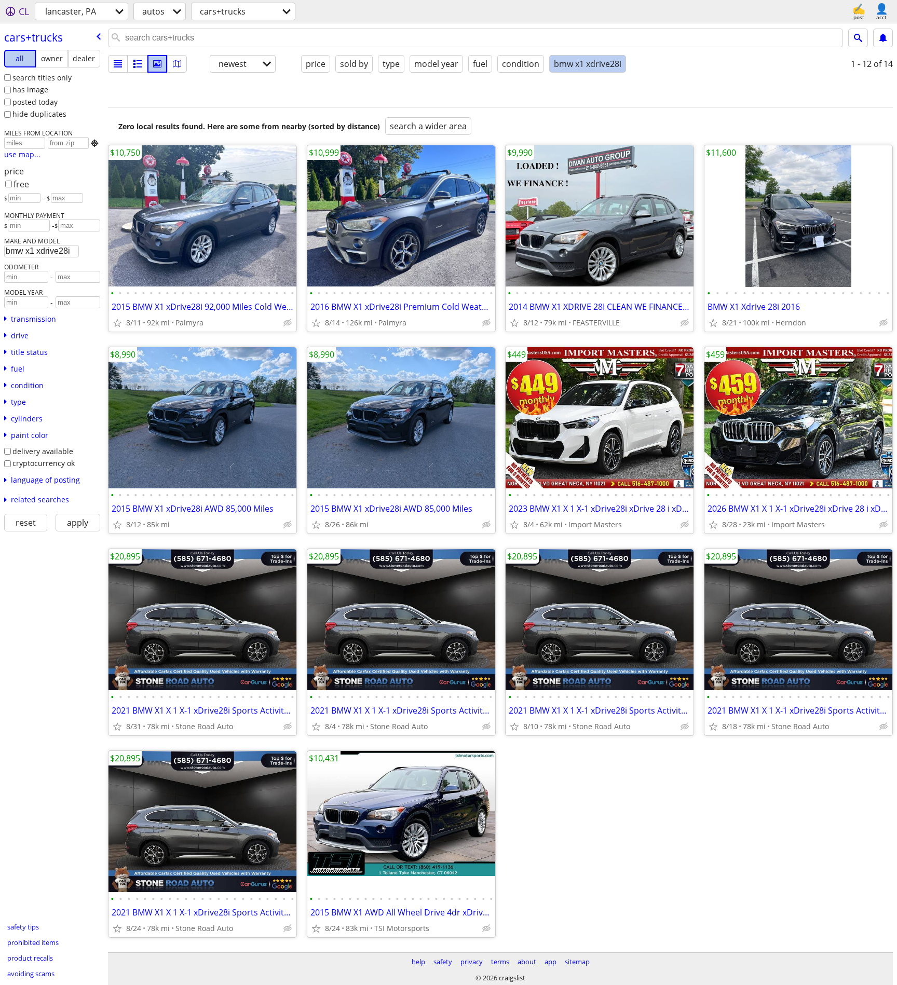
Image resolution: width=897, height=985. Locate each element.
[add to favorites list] (117, 323)
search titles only (42, 78)
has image (30, 89)
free (21, 184)
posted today (35, 102)
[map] (177, 64)
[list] (118, 64)
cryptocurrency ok (43, 463)
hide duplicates (39, 114)
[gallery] (157, 64)
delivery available (42, 451)
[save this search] (883, 38)
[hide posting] (287, 323)
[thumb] (137, 64)
